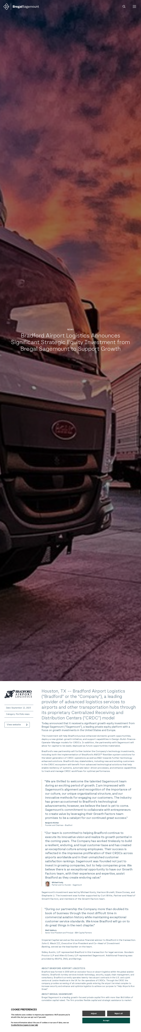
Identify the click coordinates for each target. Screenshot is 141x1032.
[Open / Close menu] (134, 6)
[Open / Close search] (124, 6)
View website (14, 725)
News (70, 330)
